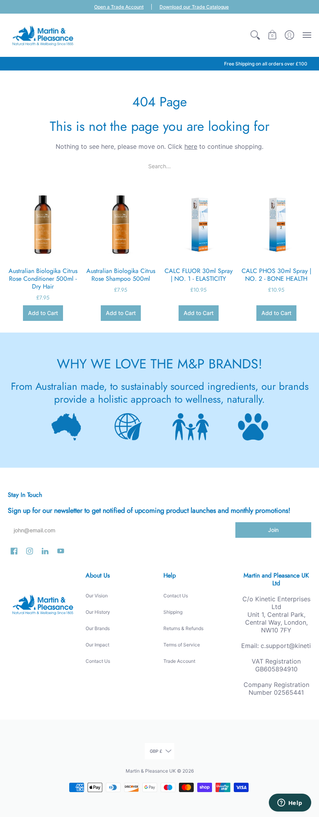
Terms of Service (181, 645)
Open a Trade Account (119, 7)
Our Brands (98, 628)
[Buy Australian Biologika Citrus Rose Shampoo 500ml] (121, 224)
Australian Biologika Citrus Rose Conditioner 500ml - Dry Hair (43, 278)
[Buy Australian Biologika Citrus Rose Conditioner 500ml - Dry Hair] (43, 224)
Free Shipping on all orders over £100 (265, 64)
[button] (255, 35)
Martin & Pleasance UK (151, 771)
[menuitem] (255, 35)
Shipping (172, 612)
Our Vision (97, 596)
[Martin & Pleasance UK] (43, 35)
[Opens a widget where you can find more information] (289, 803)
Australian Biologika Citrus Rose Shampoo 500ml (120, 274)
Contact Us (98, 661)
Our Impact (97, 645)
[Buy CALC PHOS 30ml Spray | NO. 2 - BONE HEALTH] (276, 224)
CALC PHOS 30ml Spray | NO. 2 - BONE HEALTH (276, 274)
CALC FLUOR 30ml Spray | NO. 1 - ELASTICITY (199, 274)
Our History (98, 612)
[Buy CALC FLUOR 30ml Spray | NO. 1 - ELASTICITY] (198, 224)
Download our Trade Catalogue (194, 7)
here (190, 146)
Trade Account (179, 661)
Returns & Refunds (183, 628)
